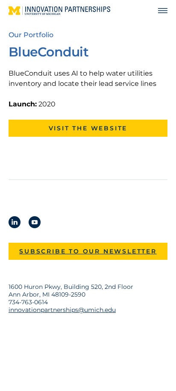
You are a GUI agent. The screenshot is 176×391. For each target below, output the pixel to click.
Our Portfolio (31, 35)
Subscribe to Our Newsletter (88, 251)
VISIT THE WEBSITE (88, 128)
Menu (159, 11)
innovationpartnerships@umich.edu (62, 310)
